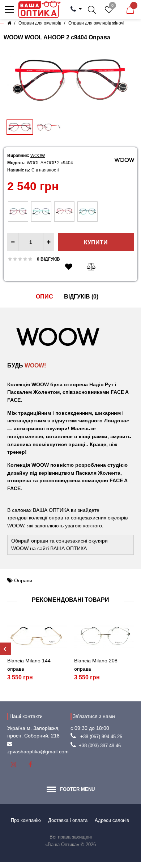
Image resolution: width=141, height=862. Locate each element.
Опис (44, 296)
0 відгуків (48, 259)
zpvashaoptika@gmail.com (38, 751)
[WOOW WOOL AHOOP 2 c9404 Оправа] (70, 80)
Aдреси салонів (112, 820)
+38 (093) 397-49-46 (100, 745)
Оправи (23, 580)
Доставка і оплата (67, 820)
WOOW (37, 155)
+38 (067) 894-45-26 (101, 736)
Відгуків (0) (81, 296)
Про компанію (26, 820)
